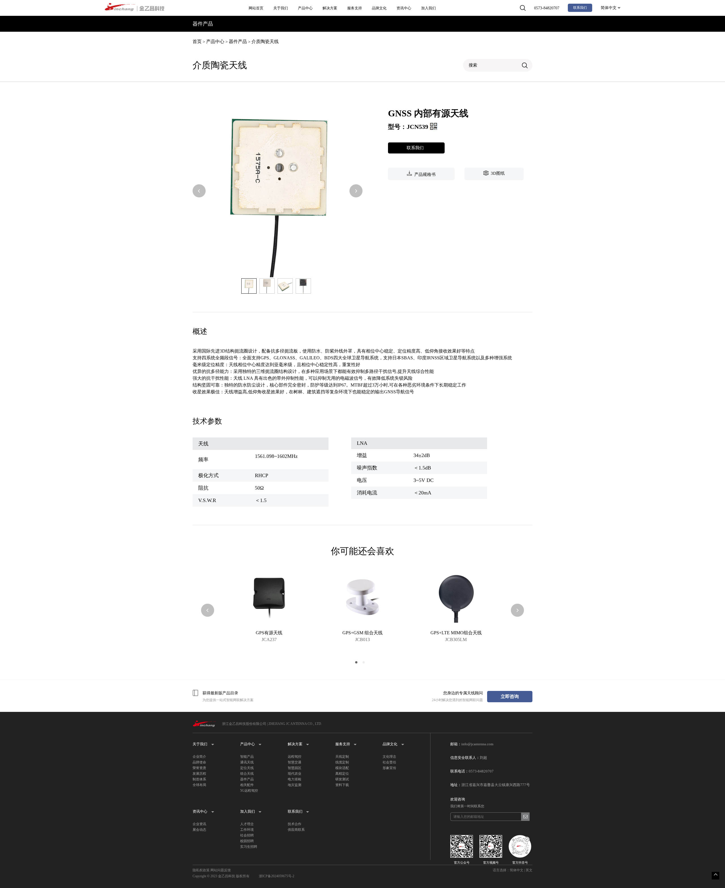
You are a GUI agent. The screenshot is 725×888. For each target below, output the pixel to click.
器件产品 (238, 41)
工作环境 (247, 830)
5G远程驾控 (249, 791)
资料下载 (342, 785)
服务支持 (354, 8)
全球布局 (199, 785)
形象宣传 (389, 768)
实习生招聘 (248, 847)
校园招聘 (247, 841)
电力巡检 (294, 779)
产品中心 (305, 8)
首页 (197, 41)
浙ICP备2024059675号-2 (276, 876)
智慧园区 (294, 768)
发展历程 (199, 774)
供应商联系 (296, 830)
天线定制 (342, 757)
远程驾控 (294, 757)
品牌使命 (199, 762)
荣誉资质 (199, 768)
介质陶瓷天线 (265, 41)
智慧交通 (294, 762)
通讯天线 (247, 762)
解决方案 (330, 8)
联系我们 (580, 8)
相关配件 (247, 785)
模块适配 (342, 768)
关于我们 (280, 8)
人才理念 (247, 824)
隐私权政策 (201, 870)
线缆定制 (342, 762)
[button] (199, 191)
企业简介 (199, 757)
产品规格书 (424, 174)
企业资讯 (199, 824)
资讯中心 (403, 8)
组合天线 (247, 774)
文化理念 (389, 757)
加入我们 (428, 8)
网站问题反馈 (220, 870)
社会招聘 (247, 835)
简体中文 (609, 8)
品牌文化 (379, 8)
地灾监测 (294, 785)
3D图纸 (497, 173)
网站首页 (256, 8)
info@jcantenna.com (477, 744)
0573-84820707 (546, 8)
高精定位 (342, 774)
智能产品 (247, 757)
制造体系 (199, 779)
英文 (529, 870)
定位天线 (247, 768)
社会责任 (389, 762)
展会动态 (199, 830)
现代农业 (294, 774)
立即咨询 (510, 696)
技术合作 (294, 824)
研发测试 (342, 779)
